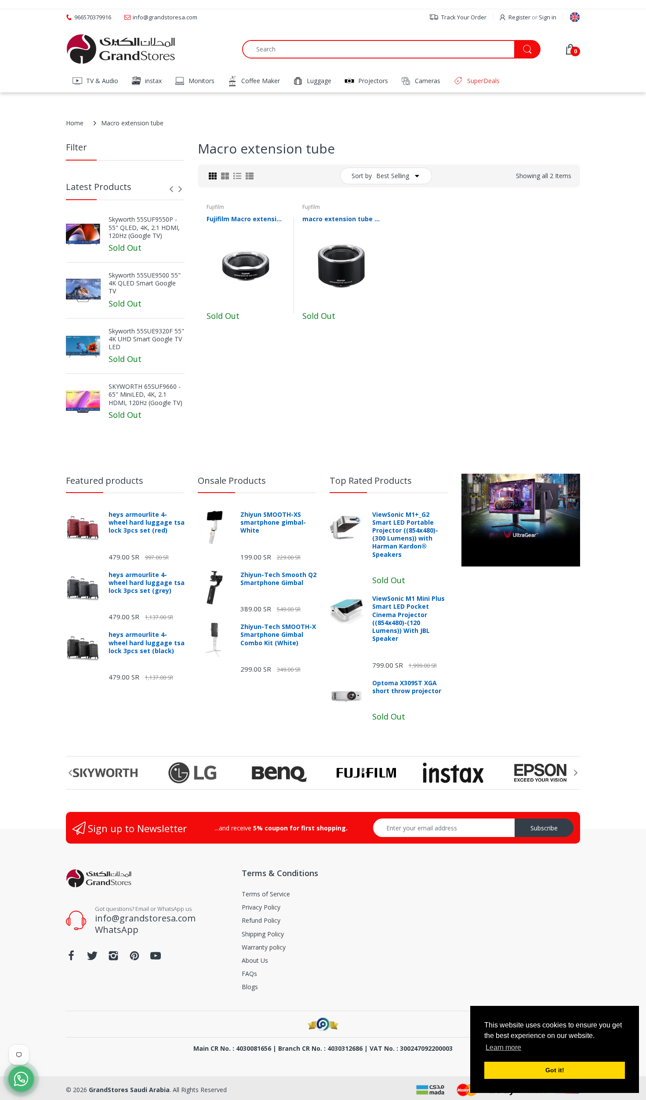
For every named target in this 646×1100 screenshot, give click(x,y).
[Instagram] (113, 958)
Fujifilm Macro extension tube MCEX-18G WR (246, 219)
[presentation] (171, 189)
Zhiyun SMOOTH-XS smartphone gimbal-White (273, 522)
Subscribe (544, 828)
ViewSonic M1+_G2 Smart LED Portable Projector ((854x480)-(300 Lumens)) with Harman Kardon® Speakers (405, 535)
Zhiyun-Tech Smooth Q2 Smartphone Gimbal (278, 579)
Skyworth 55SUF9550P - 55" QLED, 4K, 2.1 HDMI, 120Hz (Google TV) (144, 227)
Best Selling (392, 176)
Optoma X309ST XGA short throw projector (406, 687)
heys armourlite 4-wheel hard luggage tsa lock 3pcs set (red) (147, 522)
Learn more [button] (503, 1047)
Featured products (104, 480)
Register (519, 17)
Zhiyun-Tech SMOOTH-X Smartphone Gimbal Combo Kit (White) (278, 635)
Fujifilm (215, 207)
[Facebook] (71, 958)
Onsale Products (232, 480)
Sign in (547, 17)
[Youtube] (155, 958)
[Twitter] (92, 958)
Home (74, 123)
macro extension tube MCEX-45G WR (341, 219)
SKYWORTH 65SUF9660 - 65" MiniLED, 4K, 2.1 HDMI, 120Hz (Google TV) (145, 394)
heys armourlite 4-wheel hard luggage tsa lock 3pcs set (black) (147, 642)
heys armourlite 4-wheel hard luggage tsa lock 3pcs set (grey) (147, 583)
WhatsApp (116, 930)
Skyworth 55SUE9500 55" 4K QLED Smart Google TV (145, 283)
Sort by (362, 176)
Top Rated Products (371, 480)
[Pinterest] (134, 958)
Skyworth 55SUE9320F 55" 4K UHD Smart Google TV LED (146, 339)
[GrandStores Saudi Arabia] (121, 49)
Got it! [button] (554, 1070)
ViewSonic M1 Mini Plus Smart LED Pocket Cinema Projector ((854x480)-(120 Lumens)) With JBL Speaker (408, 619)
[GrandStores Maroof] (323, 1024)
